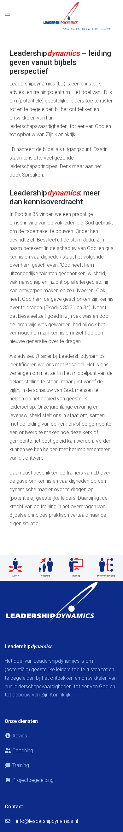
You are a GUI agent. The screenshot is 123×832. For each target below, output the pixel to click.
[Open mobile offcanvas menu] (7, 16)
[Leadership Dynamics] (77, 15)
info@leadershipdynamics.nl (47, 821)
